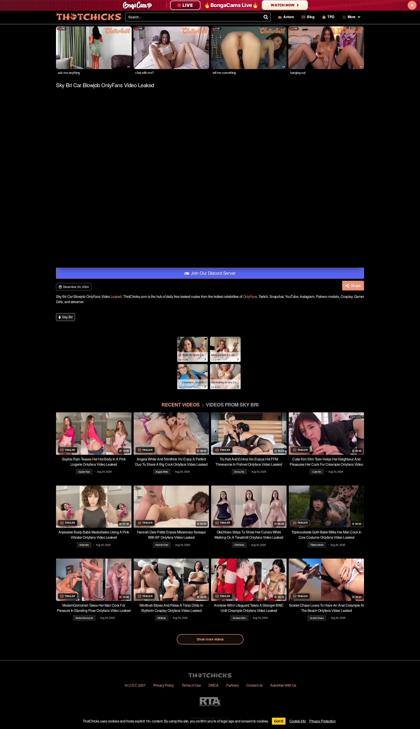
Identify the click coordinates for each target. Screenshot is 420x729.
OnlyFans (250, 296)
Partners (232, 685)
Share (355, 285)
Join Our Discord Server (213, 273)
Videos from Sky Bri (232, 404)
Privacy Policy (163, 685)
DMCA (213, 685)
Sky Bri (67, 316)
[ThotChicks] (89, 17)
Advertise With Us (283, 685)
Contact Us (254, 685)
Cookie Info (297, 721)
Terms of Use (191, 685)
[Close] (412, 5)
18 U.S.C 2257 (135, 685)
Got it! (278, 721)
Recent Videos (180, 404)
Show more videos (210, 639)
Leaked (116, 296)
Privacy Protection (322, 721)
